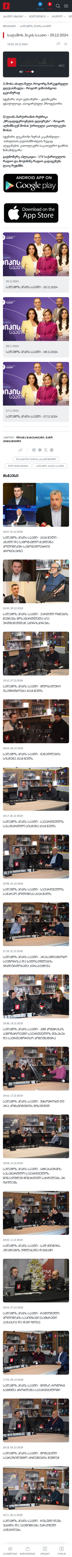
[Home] (6, 6)
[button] (14, 16)
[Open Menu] (66, 6)
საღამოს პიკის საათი (35, 26)
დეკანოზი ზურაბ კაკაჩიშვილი (36, 459)
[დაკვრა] (11, 62)
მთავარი (9, 26)
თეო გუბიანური (18, 466)
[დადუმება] (21, 71)
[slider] (32, 72)
